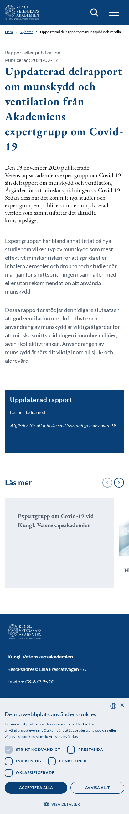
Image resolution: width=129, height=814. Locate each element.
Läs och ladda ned (27, 412)
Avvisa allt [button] (97, 787)
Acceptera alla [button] (36, 787)
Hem (9, 32)
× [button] (122, 705)
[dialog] (64, 756)
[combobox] (113, 706)
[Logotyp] (22, 12)
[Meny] (114, 13)
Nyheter (26, 32)
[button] (64, 803)
